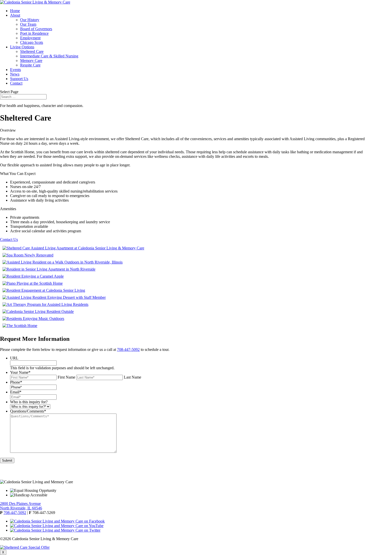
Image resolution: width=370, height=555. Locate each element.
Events (15, 69)
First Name (66, 377)
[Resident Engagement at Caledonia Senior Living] (44, 290)
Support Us (19, 79)
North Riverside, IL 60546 (21, 508)
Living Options (22, 47)
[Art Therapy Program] (45, 304)
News (14, 74)
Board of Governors (36, 29)
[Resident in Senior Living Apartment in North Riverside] (49, 269)
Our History (29, 20)
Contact (16, 83)
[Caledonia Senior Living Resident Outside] (38, 311)
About (15, 15)
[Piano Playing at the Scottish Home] (33, 283)
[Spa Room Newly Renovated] (28, 255)
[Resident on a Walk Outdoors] (63, 262)
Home (15, 11)
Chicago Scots (31, 42)
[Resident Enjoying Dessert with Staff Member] (54, 297)
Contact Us (9, 239)
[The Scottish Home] (20, 325)
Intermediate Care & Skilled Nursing (49, 56)
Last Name (132, 377)
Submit (7, 460)
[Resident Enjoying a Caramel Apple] (33, 276)
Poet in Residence (34, 33)
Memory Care (31, 60)
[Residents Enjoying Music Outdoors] (33, 318)
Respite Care (30, 65)
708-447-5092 (128, 349)
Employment (30, 38)
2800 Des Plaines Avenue (20, 503)
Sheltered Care (32, 51)
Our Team (28, 24)
